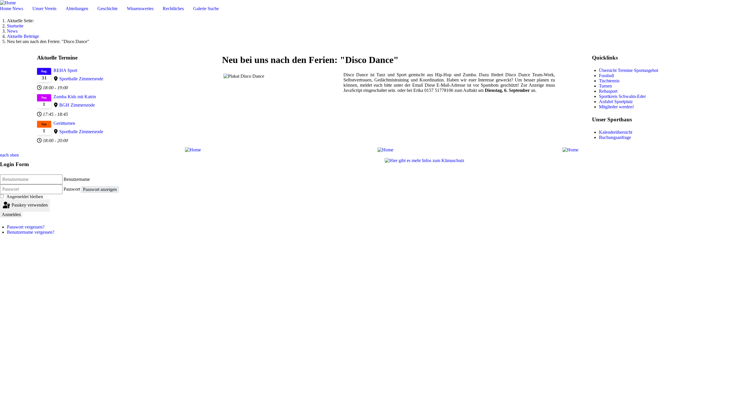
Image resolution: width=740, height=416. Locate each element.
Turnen (605, 85)
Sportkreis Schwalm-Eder (622, 96)
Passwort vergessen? (26, 226)
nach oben (9, 155)
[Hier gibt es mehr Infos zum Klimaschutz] (424, 160)
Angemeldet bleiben (24, 196)
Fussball (606, 75)
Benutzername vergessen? (30, 232)
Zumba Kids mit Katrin (74, 96)
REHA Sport (65, 70)
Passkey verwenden (29, 205)
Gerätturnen (64, 123)
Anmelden (11, 214)
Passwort (72, 189)
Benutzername (77, 179)
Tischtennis (609, 80)
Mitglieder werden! (616, 106)
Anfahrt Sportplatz (616, 101)
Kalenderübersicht (615, 132)
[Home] (8, 2)
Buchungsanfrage (615, 137)
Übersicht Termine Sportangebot (628, 70)
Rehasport (608, 91)
